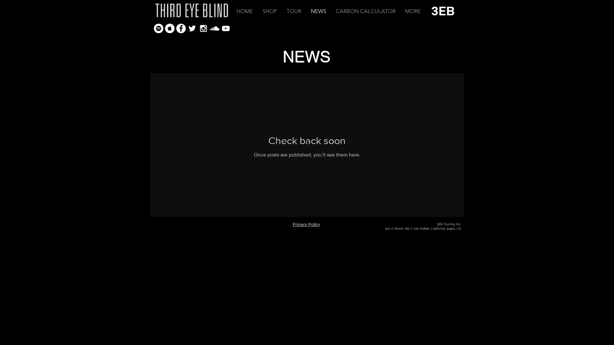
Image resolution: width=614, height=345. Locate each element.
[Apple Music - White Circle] (170, 28)
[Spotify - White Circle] (158, 28)
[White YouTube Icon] (226, 28)
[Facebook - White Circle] (181, 28)
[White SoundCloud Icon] (214, 28)
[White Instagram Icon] (203, 28)
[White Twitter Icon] (192, 28)
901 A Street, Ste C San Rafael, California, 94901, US (423, 228)
